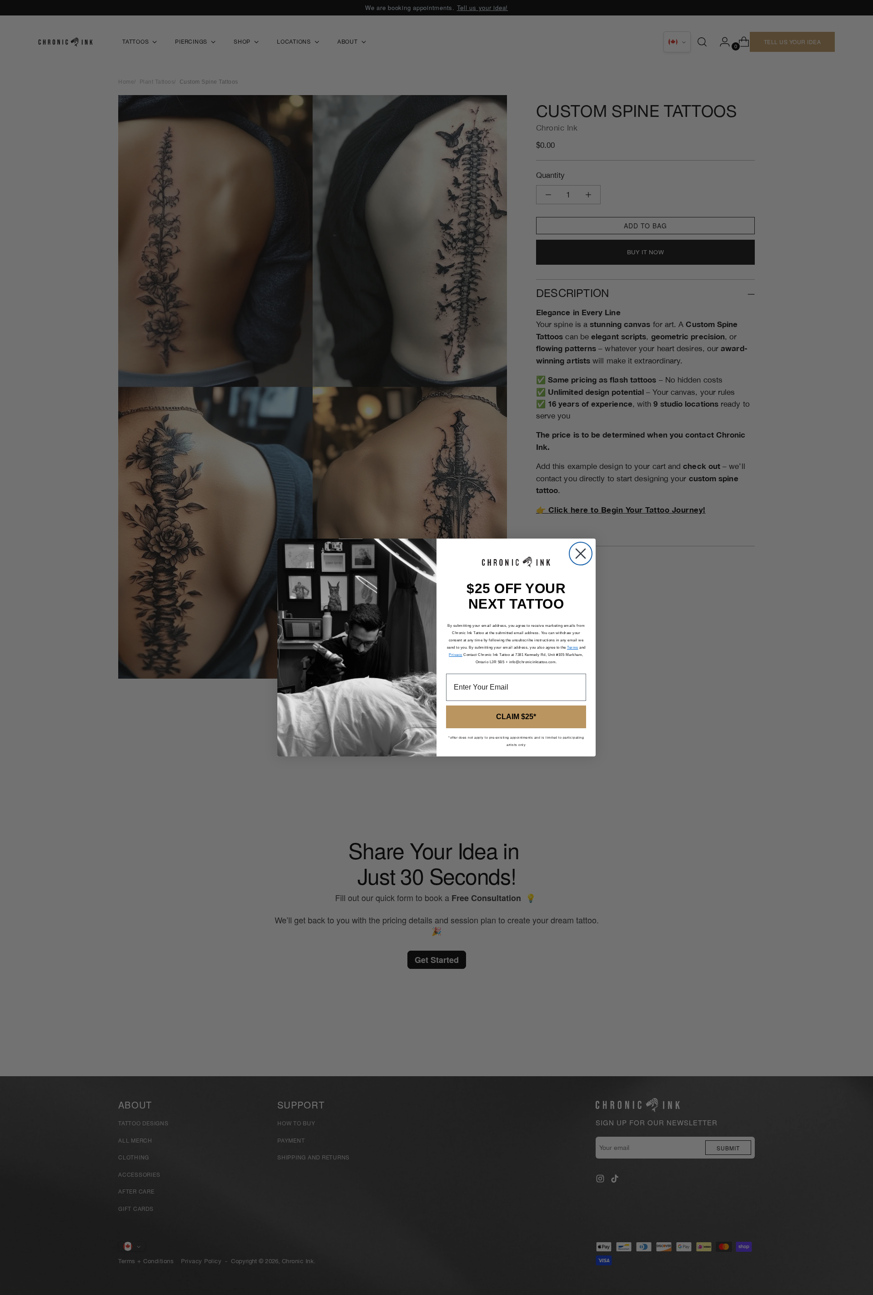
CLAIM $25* (516, 717)
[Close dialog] (580, 553)
